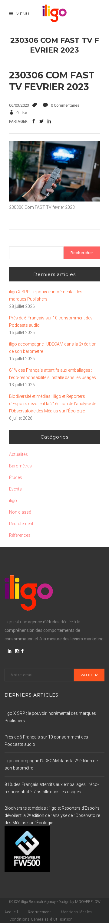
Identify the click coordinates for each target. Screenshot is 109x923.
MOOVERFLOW (88, 902)
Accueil (11, 912)
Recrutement (21, 523)
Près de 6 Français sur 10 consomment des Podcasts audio (51, 321)
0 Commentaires (65, 105)
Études (15, 477)
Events (15, 489)
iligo (13, 500)
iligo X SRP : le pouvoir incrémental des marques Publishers (45, 295)
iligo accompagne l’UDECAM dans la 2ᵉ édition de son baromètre (53, 348)
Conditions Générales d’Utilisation (41, 919)
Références (20, 535)
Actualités (18, 454)
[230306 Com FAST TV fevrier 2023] (54, 200)
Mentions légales (76, 912)
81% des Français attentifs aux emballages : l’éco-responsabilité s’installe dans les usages (52, 374)
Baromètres (20, 465)
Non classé (20, 512)
